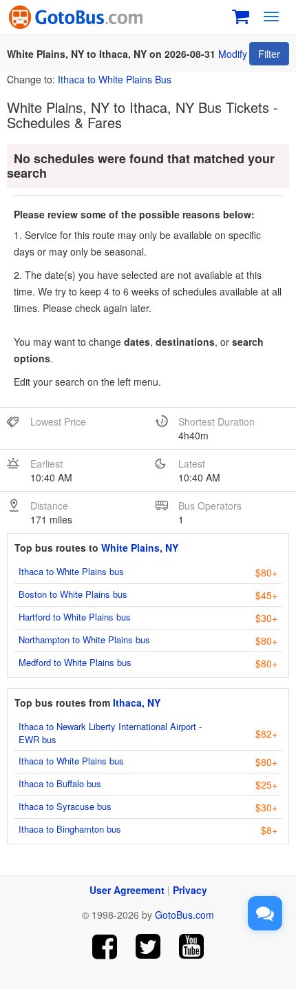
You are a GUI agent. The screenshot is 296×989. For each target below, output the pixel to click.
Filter (269, 54)
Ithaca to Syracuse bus (65, 806)
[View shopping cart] (240, 15)
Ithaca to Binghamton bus (70, 828)
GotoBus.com (184, 915)
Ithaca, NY (136, 702)
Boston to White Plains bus (73, 594)
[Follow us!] (148, 946)
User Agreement (127, 890)
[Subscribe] (191, 946)
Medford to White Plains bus (75, 662)
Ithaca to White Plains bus (71, 571)
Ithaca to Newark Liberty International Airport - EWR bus (110, 733)
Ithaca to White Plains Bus (114, 79)
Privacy (190, 890)
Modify (232, 54)
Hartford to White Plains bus (75, 616)
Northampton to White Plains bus (84, 639)
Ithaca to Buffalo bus (60, 783)
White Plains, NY (139, 547)
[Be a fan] (105, 946)
